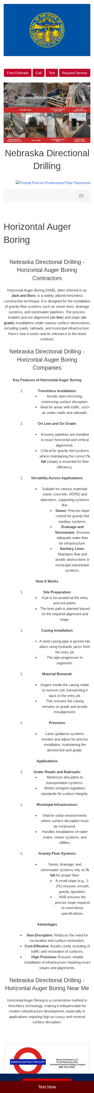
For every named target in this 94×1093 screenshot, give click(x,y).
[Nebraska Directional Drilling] (47, 1062)
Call (38, 73)
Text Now (47, 1087)
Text (52, 73)
